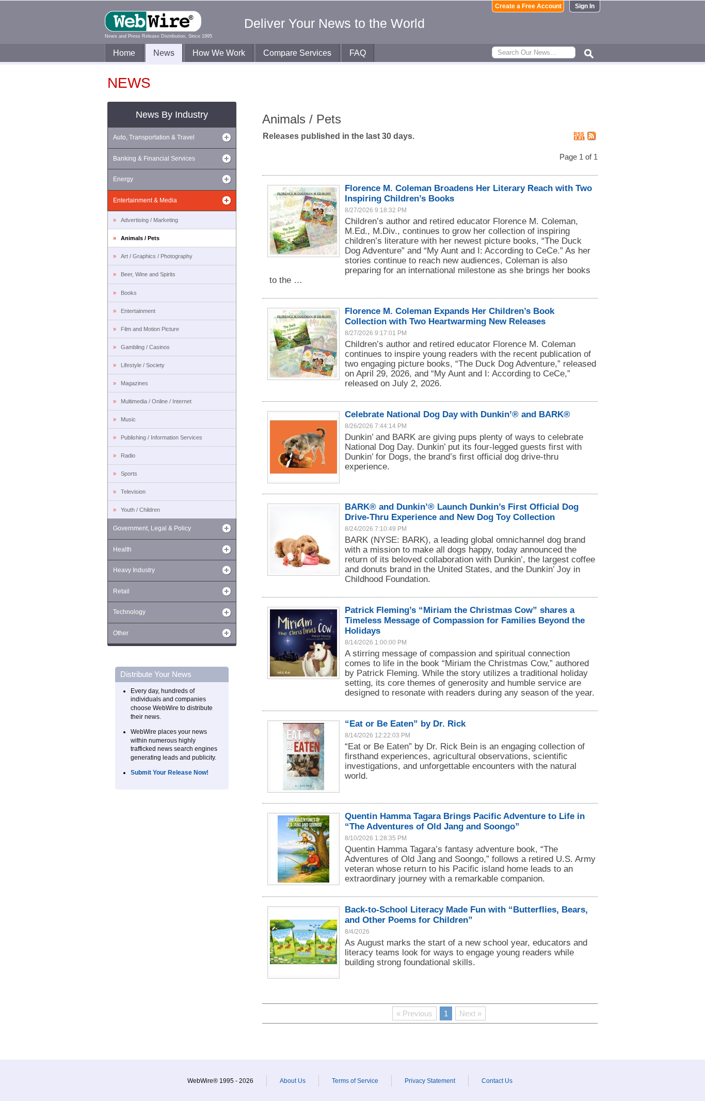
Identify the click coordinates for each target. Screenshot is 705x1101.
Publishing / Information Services (161, 437)
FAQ (357, 53)
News (163, 53)
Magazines (134, 383)
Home (124, 53)
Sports (129, 473)
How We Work (219, 53)
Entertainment (138, 311)
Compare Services (297, 53)
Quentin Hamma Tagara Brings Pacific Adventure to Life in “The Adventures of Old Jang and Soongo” (465, 821)
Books (129, 293)
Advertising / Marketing (149, 220)
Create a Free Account (528, 6)
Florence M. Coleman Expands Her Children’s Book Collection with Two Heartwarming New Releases (449, 316)
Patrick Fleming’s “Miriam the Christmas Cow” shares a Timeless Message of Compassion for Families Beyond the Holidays (465, 620)
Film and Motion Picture (150, 329)
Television (133, 492)
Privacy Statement (430, 1080)
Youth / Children (140, 510)
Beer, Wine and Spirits (148, 274)
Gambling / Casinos (145, 347)
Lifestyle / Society (143, 365)
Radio (128, 455)
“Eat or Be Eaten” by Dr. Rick (405, 724)
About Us (293, 1080)
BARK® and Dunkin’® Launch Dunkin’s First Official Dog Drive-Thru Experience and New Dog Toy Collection (462, 512)
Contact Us (497, 1080)
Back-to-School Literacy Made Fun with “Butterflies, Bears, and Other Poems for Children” (466, 915)
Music (128, 419)
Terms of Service (355, 1080)
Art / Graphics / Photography (157, 256)
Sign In (585, 6)
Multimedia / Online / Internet (156, 401)
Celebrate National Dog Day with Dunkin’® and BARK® (457, 414)
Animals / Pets (140, 238)
